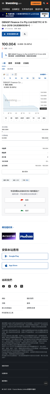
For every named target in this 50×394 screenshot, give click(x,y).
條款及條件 (5, 366)
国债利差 (39, 9)
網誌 (3, 298)
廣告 (28, 303)
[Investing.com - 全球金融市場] (14, 3)
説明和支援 (31, 308)
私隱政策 (4, 373)
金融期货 (16, 9)
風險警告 (4, 381)
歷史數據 (10, 69)
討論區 (26, 63)
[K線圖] (4, 74)
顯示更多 (25, 172)
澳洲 (27, 180)
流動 (3, 303)
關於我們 (30, 298)
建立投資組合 (7, 308)
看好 (26, 211)
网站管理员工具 (7, 313)
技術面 (17, 63)
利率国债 (6, 9)
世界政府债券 (27, 9)
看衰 (26, 200)
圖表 (10, 63)
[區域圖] (7, 74)
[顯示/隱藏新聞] (15, 74)
